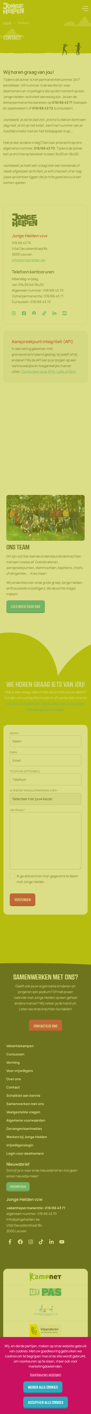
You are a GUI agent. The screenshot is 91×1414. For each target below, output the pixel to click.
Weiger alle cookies (43, 1387)
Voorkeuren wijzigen (45, 1374)
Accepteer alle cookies (45, 1402)
